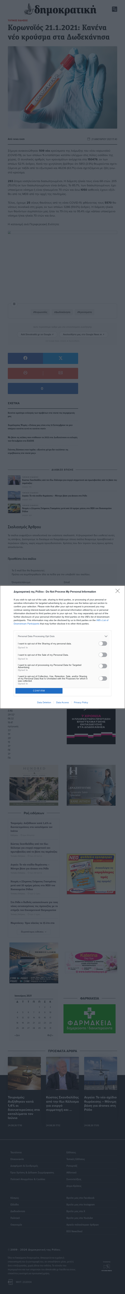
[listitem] (62, 636)
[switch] (103, 643)
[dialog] (62, 647)
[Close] (119, 592)
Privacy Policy (81, 702)
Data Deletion (44, 702)
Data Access (62, 702)
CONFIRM (39, 690)
